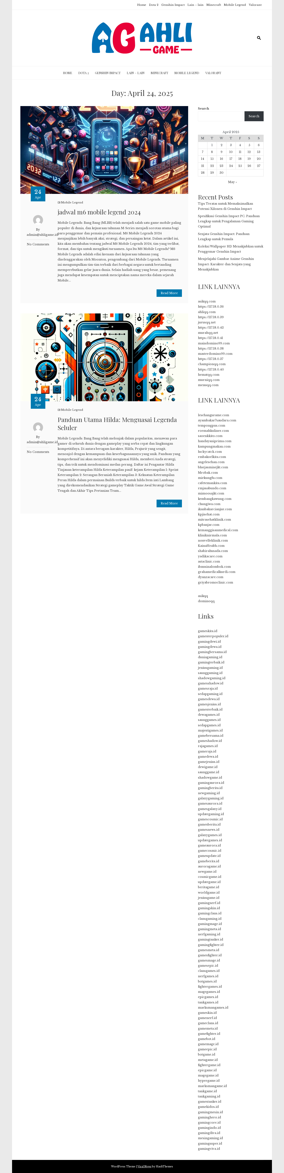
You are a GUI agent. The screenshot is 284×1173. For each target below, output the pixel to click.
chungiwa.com (209, 504)
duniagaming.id (210, 657)
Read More (169, 293)
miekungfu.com (210, 478)
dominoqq (206, 601)
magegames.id (209, 992)
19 (249, 159)
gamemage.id (208, 1044)
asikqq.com (207, 301)
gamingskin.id (209, 908)
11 (240, 152)
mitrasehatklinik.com (214, 519)
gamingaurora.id (211, 783)
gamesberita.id (209, 824)
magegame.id (208, 1075)
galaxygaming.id (210, 798)
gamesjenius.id (209, 704)
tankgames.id (208, 1002)
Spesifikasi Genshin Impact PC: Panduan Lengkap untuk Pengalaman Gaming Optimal (229, 221)
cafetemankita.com (212, 483)
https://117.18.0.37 (210, 359)
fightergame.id (209, 1065)
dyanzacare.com (210, 577)
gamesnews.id (208, 830)
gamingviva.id (209, 1149)
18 (240, 159)
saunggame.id (208, 772)
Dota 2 (153, 5)
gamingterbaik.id (211, 662)
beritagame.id (208, 887)
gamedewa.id (208, 756)
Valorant (255, 5)
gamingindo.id (209, 1128)
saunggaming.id (210, 673)
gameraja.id (207, 751)
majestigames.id (210, 730)
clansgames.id (209, 971)
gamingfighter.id (210, 945)
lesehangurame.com (213, 415)
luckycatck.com (210, 452)
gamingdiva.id (209, 1133)
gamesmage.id (209, 960)
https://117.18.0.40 (211, 369)
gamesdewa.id (209, 699)
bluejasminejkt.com (213, 467)
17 (231, 159)
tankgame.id (207, 1091)
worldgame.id (209, 892)
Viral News (144, 1166)
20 (259, 159)
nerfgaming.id (209, 934)
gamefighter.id (209, 1034)
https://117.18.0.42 (211, 327)
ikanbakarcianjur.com (215, 509)
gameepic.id (207, 1049)
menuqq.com (208, 385)
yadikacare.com (210, 556)
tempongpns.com (211, 425)
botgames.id (207, 981)
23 (221, 166)
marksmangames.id (213, 1007)
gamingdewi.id (209, 641)
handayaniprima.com (214, 441)
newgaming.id (209, 793)
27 (258, 166)
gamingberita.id (210, 788)
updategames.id (210, 840)
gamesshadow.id (210, 683)
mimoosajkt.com (211, 493)
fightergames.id (210, 986)
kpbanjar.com (208, 525)
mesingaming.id (210, 1138)
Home (141, 5)
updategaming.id (211, 814)
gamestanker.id (209, 1101)
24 (231, 166)
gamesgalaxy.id (209, 809)
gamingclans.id (209, 913)
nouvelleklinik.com (213, 540)
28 (203, 173)
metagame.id (208, 1060)
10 (231, 152)
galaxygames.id (210, 835)
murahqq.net (208, 333)
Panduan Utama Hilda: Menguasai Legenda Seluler (117, 423)
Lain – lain (196, 5)
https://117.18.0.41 (210, 338)
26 (249, 166)
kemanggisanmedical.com (218, 530)
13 (258, 152)
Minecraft (213, 5)
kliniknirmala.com (212, 535)
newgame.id (207, 871)
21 (202, 166)
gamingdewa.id (209, 647)
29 (212, 173)
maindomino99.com (214, 343)
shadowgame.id (210, 777)
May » (232, 182)
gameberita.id (208, 861)
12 (249, 152)
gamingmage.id (210, 924)
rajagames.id (208, 746)
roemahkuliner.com (213, 431)
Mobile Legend (235, 5)
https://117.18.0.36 (211, 306)
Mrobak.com (208, 473)
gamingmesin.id (210, 1112)
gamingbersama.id (212, 652)
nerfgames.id (208, 976)
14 (202, 159)
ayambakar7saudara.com (217, 420)
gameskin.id (207, 1013)
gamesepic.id (208, 966)
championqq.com (212, 364)
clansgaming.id (209, 919)
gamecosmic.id (209, 851)
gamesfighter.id (210, 955)
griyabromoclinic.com (215, 582)
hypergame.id (209, 1080)
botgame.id (206, 1054)
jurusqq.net (207, 322)
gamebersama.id (210, 736)
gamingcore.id (209, 1122)
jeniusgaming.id (210, 668)
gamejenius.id (208, 762)
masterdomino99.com (215, 354)
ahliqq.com (207, 312)
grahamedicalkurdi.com (216, 572)
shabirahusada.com (213, 551)
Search (203, 108)
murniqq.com (209, 380)
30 (221, 173)
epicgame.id (207, 1070)
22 (212, 166)
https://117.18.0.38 (211, 348)
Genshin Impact (173, 5)
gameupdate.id (209, 856)
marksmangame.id (212, 1086)
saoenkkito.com (210, 436)
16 (221, 159)
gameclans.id (208, 1023)
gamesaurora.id (210, 803)
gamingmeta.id (209, 929)
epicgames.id (208, 997)
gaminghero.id (209, 1117)
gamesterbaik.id (210, 709)
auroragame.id (209, 866)
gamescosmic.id (210, 819)
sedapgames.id (209, 725)
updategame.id (209, 882)
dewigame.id (207, 767)
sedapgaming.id (210, 694)
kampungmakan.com (214, 446)
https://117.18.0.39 (211, 317)
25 (240, 166)
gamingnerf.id (209, 903)
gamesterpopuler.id (213, 636)
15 (212, 159)
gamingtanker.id (210, 939)
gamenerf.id (207, 1018)
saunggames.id (209, 720)
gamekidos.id (208, 1107)
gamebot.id (206, 1039)
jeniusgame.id (208, 898)
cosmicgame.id (209, 877)
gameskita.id (207, 631)
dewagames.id (209, 715)
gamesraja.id (208, 688)
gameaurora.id (209, 845)
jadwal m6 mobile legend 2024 (99, 212)
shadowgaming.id (211, 678)
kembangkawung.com (214, 499)
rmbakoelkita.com (212, 457)
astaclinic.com (209, 561)
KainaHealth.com (211, 546)
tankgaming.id (209, 1096)
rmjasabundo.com (212, 488)
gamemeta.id (208, 1028)
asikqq (203, 596)
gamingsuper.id (210, 1143)
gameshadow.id (210, 741)
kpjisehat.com (209, 514)
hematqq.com (208, 375)
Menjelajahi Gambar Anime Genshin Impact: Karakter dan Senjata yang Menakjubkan (226, 264)
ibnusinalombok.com (214, 567)
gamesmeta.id (208, 950)
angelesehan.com (211, 462)
